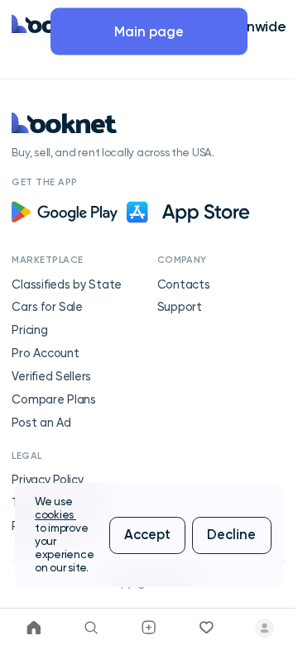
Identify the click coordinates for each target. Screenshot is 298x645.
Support (179, 307)
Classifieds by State (67, 285)
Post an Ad (41, 423)
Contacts (183, 285)
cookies (55, 515)
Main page (149, 31)
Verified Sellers (51, 377)
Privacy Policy (47, 480)
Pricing (29, 330)
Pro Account (45, 353)
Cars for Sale (47, 307)
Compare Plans (54, 400)
